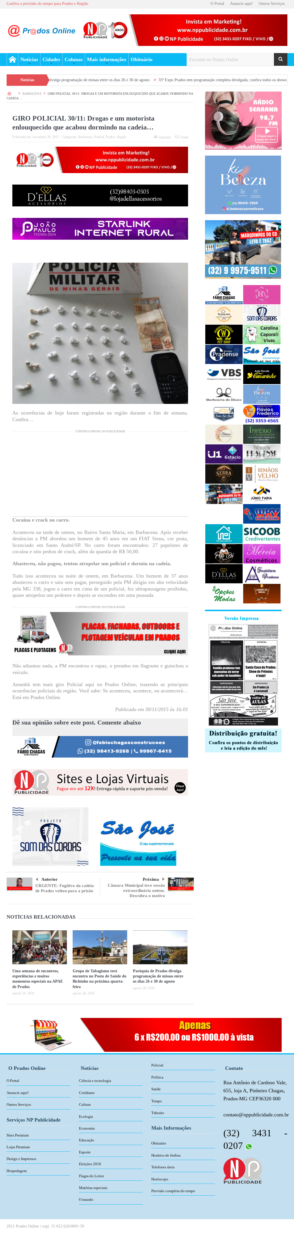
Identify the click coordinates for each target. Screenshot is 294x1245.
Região (121, 137)
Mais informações (106, 59)
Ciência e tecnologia (95, 1081)
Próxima (151, 879)
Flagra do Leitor (91, 1176)
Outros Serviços (272, 3)
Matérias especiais (93, 1188)
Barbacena (85, 137)
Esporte (85, 1152)
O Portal (217, 3)
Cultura (85, 1104)
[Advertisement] (100, 476)
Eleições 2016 (90, 1164)
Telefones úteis (163, 1167)
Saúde (156, 1089)
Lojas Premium (18, 1147)
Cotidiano (87, 1093)
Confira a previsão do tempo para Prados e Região (47, 3)
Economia (87, 1128)
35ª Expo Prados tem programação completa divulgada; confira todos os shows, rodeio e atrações (181, 80)
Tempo (156, 1101)
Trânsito (157, 1113)
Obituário (141, 59)
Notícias (29, 59)
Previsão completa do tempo (173, 1191)
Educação (86, 1140)
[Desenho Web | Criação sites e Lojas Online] (242, 1170)
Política (157, 1077)
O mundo (86, 1199)
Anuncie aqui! (241, 3)
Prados (110, 137)
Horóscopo (159, 1179)
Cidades (51, 59)
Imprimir (165, 137)
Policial (99, 137)
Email (184, 137)
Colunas (74, 59)
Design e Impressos (21, 1159)
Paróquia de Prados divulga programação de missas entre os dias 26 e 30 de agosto (158, 976)
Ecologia (86, 1116)
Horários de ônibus (166, 1155)
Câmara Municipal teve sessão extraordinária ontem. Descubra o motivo (136, 890)
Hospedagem (17, 1171)
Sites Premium (18, 1135)
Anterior (49, 879)
